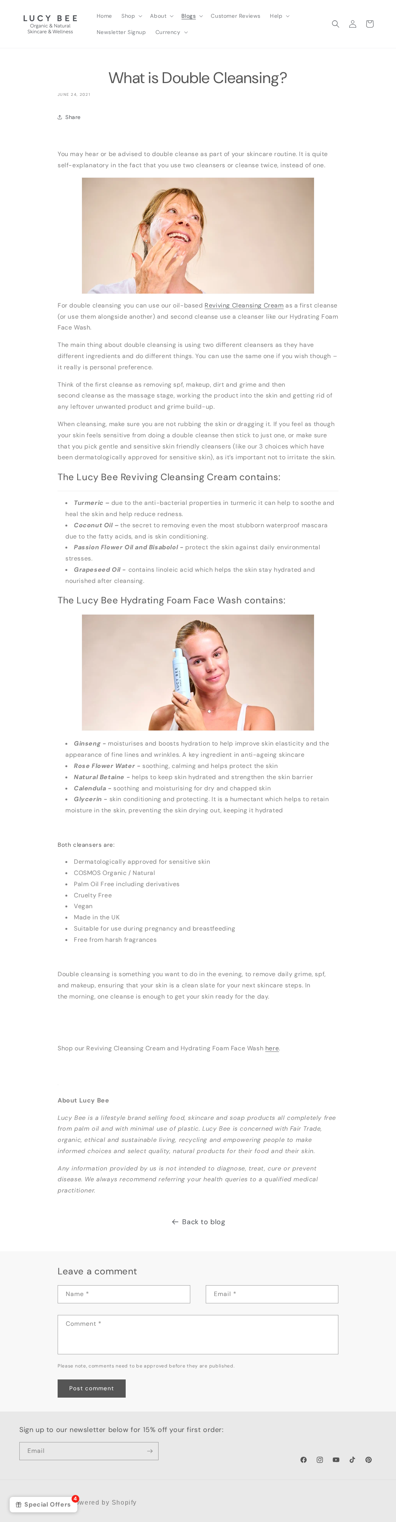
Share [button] (73, 117)
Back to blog (203, 1221)
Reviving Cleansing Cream (244, 305)
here (272, 1048)
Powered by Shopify (103, 1502)
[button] (131, 16)
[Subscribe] (149, 1451)
